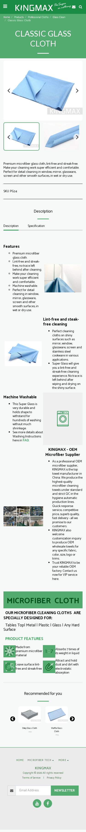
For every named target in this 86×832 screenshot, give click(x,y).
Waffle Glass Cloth (56, 730)
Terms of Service (31, 778)
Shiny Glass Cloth (29, 728)
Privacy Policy (54, 778)
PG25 (57, 735)
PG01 (30, 732)
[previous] (9, 90)
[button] (5, 6)
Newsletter (64, 790)
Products (19, 17)
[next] (76, 90)
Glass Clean (59, 17)
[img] (29, 714)
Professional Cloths (38, 17)
